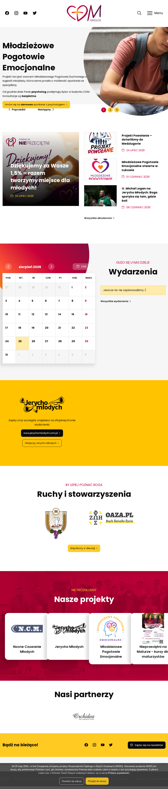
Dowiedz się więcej (71, 781)
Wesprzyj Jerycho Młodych (43, 443)
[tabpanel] (84, 71)
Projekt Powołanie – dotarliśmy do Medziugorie (137, 140)
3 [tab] (117, 110)
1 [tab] (103, 110)
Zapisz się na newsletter (148, 745)
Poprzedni (18, 109)
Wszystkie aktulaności (98, 218)
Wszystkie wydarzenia (114, 301)
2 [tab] (110, 110)
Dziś (83, 266)
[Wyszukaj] (139, 14)
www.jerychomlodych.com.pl (43, 433)
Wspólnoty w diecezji (82, 548)
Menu (158, 13)
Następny (44, 109)
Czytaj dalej (47, 97)
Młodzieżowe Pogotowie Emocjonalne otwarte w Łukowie (140, 166)
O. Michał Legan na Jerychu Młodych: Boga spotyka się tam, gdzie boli (139, 195)
